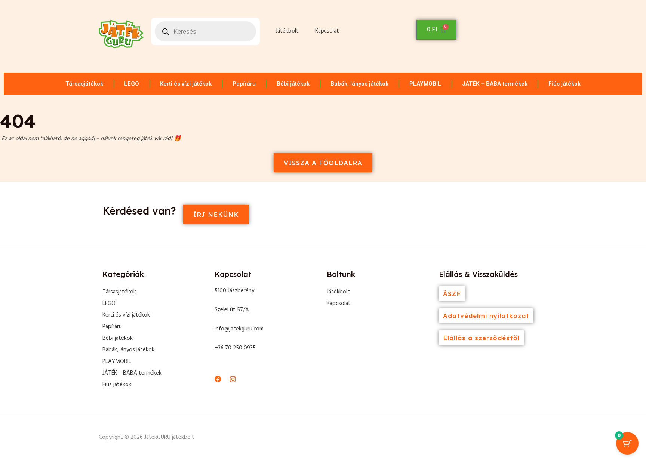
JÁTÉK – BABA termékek (494, 83)
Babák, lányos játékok (359, 83)
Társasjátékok (84, 83)
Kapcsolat (327, 31)
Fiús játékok (564, 83)
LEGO (131, 83)
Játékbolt (287, 31)
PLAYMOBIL (425, 83)
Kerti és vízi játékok (186, 83)
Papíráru (244, 83)
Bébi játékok (293, 83)
